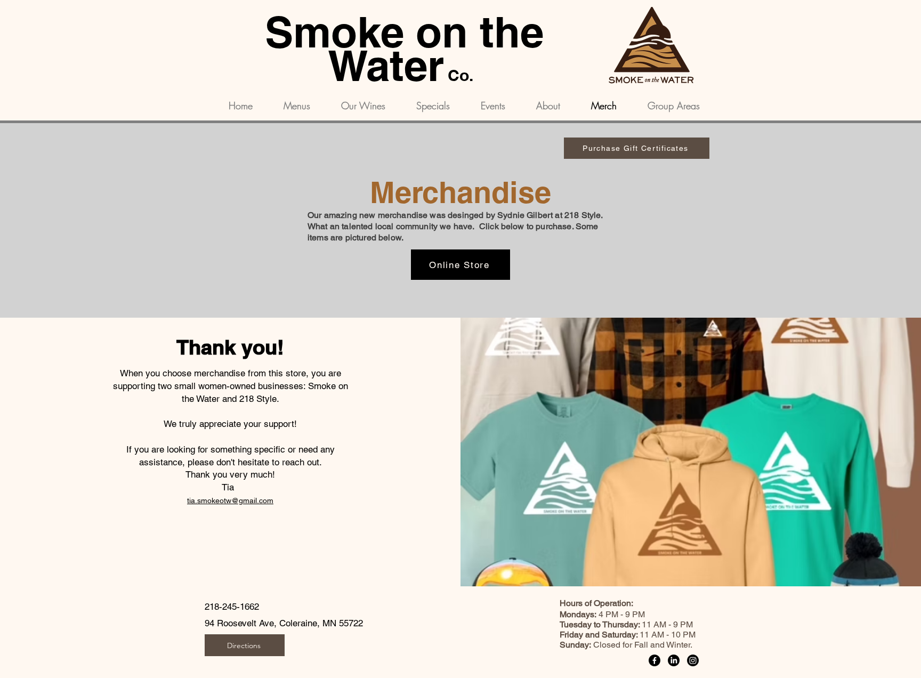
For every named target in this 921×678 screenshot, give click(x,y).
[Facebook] (654, 660)
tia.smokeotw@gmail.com (230, 500)
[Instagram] (693, 660)
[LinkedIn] (674, 660)
